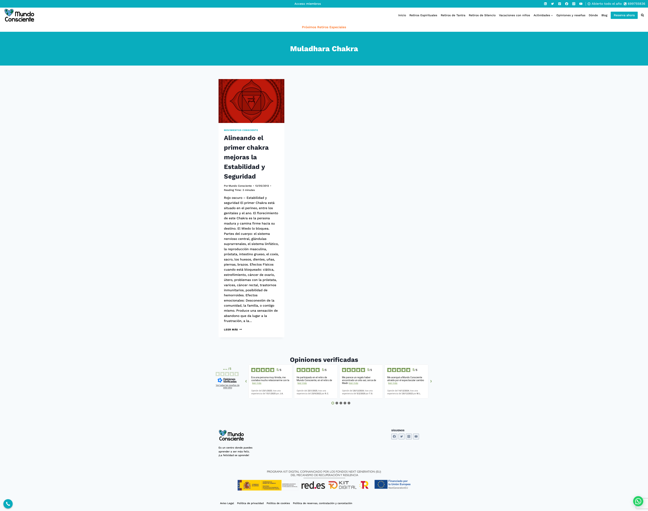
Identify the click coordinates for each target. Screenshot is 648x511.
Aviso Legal (227, 503)
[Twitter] (552, 4)
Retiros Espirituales (423, 15)
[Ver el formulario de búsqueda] (641, 15)
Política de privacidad (250, 503)
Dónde (593, 15)
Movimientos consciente (241, 130)
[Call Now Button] (8, 503)
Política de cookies (278, 503)
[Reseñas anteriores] (246, 381)
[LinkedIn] (545, 4)
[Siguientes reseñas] (431, 381)
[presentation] (251, 101)
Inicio (402, 15)
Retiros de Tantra (453, 15)
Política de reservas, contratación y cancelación (322, 503)
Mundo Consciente (240, 185)
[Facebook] (567, 4)
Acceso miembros (307, 3)
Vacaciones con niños (514, 15)
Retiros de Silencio (482, 15)
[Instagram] (574, 4)
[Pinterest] (560, 4)
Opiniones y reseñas (570, 15)
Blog (604, 15)
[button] (638, 501)
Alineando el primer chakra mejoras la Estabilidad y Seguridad (246, 157)
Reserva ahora (624, 15)
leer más (256, 383)
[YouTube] (581, 4)
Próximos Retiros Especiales (324, 27)
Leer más (233, 329)
